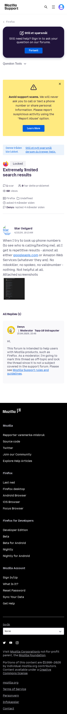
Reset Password (14, 590)
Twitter (8, 448)
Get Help (9, 603)
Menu (53, 7)
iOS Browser (11, 502)
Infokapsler (11, 702)
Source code (11, 441)
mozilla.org (10, 682)
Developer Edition (15, 530)
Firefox (10, 21)
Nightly (8, 549)
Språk (6, 624)
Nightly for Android (16, 556)
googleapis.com (25, 255)
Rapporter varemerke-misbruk (24, 435)
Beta (6, 536)
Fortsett (33, 50)
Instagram (17, 642)
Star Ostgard (23, 228)
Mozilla (12, 411)
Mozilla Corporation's (25, 651)
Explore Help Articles (17, 461)
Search (46, 7)
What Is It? (10, 584)
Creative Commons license (27, 671)
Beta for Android (14, 543)
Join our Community (17, 454)
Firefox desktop (14, 489)
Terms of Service (14, 689)
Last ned (9, 482)
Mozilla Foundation (32, 655)
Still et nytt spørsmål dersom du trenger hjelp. (41, 149)
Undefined (26, 198)
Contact (8, 708)
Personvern (11, 695)
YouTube (10, 642)
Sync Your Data (13, 597)
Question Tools (12, 63)
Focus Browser (13, 508)
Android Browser (14, 495)
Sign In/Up (10, 577)
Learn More (33, 128)
